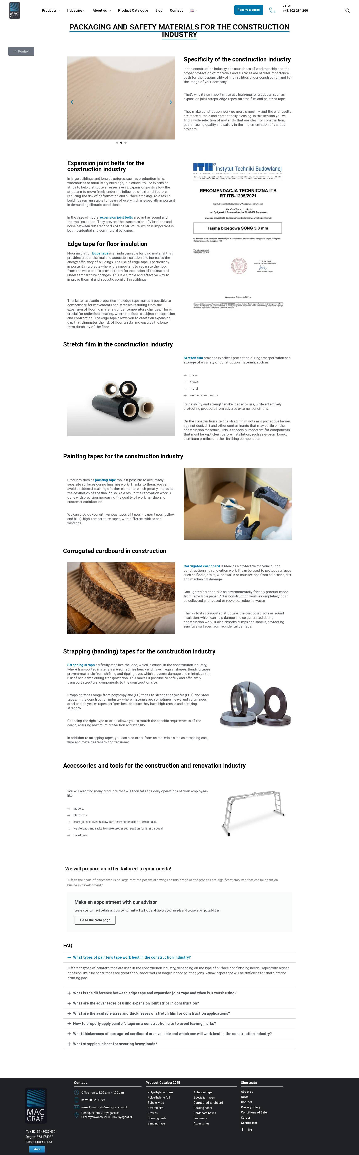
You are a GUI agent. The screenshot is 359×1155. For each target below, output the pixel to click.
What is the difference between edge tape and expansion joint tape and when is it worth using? (154, 993)
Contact (176, 10)
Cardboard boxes (205, 1113)
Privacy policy (250, 1107)
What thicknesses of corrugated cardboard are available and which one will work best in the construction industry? (172, 1033)
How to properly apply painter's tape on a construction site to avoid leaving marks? (144, 1023)
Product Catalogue (133, 10)
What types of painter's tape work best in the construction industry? (132, 957)
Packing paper (203, 1108)
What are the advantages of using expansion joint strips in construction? (136, 1003)
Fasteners (200, 1118)
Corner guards (157, 1118)
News (244, 1097)
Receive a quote (249, 9)
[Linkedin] (250, 1129)
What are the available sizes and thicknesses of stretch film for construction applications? (151, 1013)
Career (245, 1117)
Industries (74, 10)
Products (49, 10)
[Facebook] (242, 1129)
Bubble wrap (156, 1102)
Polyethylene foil (159, 1097)
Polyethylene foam (160, 1092)
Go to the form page (95, 920)
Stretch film (156, 1108)
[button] (20, 51)
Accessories (201, 1123)
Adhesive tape (203, 1092)
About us (100, 10)
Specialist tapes (204, 1097)
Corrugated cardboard (208, 1102)
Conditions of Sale (254, 1112)
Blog (158, 10)
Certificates (249, 1122)
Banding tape (156, 1123)
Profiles (153, 1113)
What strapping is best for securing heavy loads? (115, 1044)
